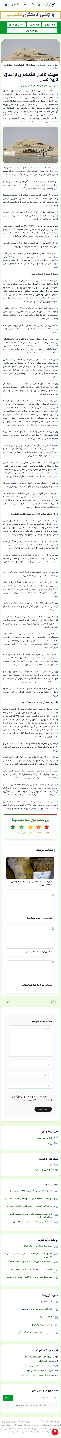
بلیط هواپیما (34, 24)
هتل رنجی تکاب (44, 1361)
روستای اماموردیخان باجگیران (37, 1356)
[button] (33, 4)
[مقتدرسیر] (30, 15)
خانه (56, 65)
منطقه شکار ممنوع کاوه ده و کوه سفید (35, 1375)
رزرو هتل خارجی (32, 30)
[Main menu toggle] (6, 5)
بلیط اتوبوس (50, 24)
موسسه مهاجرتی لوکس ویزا (46, 1169)
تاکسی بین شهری (16, 24)
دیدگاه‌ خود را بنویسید (27, 85)
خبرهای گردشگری (45, 65)
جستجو (8, 1397)
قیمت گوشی (53, 1165)
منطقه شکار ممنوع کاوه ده (34, 1366)
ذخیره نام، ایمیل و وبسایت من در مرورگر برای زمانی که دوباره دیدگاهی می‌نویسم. (32, 1098)
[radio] (46, 829)
